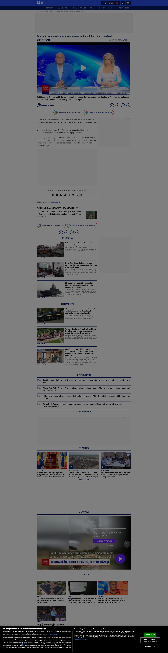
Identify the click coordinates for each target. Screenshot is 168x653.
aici (22, 644)
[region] (84, 639)
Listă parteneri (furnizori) (80, 639)
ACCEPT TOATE (150, 634)
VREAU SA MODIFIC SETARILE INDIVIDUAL (150, 640)
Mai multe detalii (54, 634)
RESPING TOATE (150, 646)
